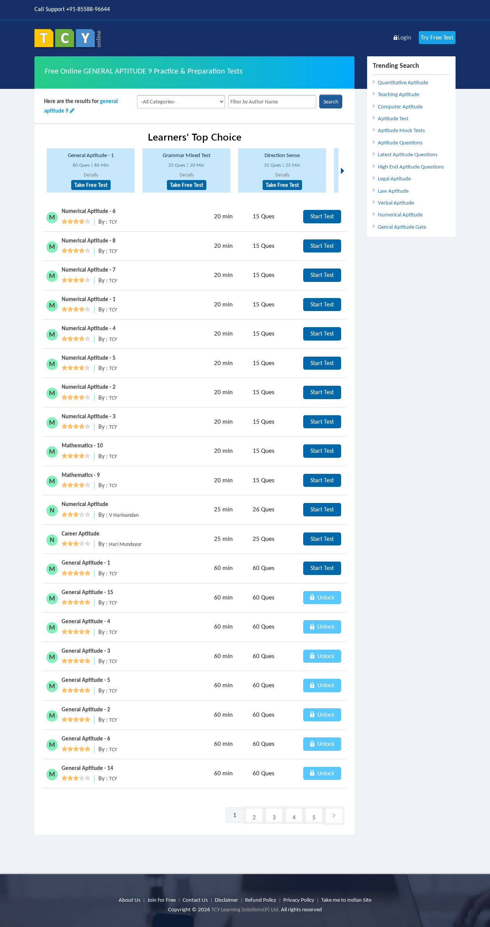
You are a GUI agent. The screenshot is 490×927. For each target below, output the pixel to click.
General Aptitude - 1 (91, 155)
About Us (129, 899)
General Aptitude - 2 (86, 709)
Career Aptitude (81, 533)
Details (91, 175)
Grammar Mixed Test (187, 155)
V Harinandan (124, 515)
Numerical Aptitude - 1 (89, 299)
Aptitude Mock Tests (401, 130)
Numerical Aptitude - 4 (89, 328)
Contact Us (195, 899)
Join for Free (161, 899)
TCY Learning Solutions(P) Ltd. (245, 909)
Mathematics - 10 (82, 445)
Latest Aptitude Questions (408, 154)
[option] (91, 170)
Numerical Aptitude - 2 (89, 386)
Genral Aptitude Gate (402, 226)
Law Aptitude (393, 190)
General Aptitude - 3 (86, 650)
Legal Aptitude (394, 178)
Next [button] (344, 161)
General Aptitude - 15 (87, 592)
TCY (113, 222)
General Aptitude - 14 (87, 768)
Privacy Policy (298, 899)
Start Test (322, 216)
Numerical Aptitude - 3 (89, 416)
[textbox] (272, 101)
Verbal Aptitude (396, 202)
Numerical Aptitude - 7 (89, 269)
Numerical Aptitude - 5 (89, 357)
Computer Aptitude (400, 106)
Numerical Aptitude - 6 (89, 211)
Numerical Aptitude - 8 (89, 240)
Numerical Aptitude (400, 214)
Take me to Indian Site (346, 899)
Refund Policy (260, 899)
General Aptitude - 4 (86, 621)
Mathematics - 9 (81, 475)
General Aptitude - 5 (86, 679)
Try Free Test (437, 37)
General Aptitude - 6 (86, 738)
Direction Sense (282, 155)
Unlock (325, 597)
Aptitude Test (393, 118)
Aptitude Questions (400, 142)
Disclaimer (226, 899)
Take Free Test (91, 185)
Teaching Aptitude (398, 94)
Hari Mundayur (125, 544)
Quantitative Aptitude (403, 82)
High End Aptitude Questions (411, 166)
